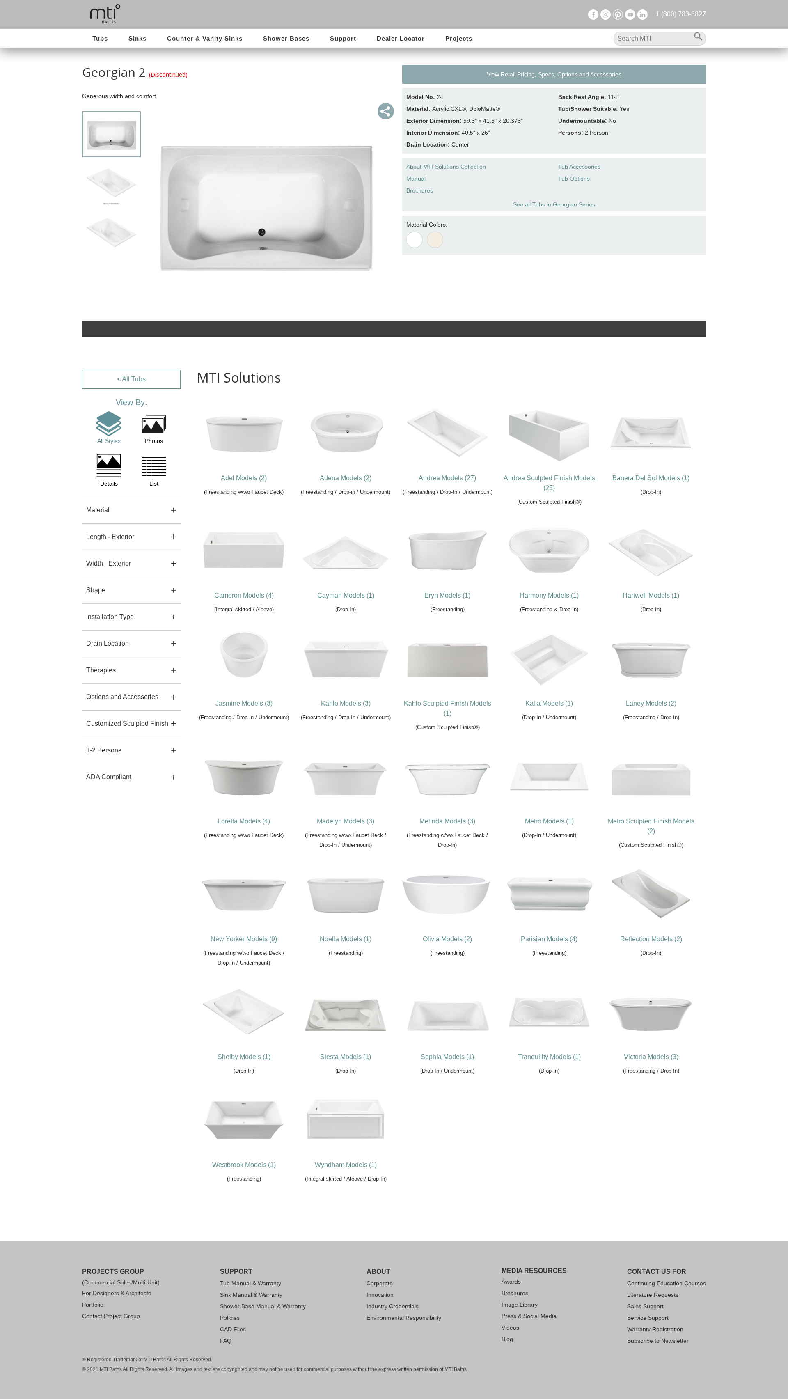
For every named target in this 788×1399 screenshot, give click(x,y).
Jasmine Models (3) (244, 703)
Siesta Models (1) (345, 1056)
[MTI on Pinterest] (618, 14)
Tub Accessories (579, 166)
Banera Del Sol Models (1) (651, 478)
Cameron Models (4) (244, 595)
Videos (510, 1327)
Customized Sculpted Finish (127, 723)
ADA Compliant (108, 776)
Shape (95, 590)
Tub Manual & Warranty (250, 1283)
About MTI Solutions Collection (446, 166)
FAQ (225, 1340)
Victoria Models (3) (651, 1056)
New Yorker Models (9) (244, 939)
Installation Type (110, 616)
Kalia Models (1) (549, 703)
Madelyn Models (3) (345, 821)
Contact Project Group (111, 1316)
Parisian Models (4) (549, 939)
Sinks (137, 38)
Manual (416, 178)
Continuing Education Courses (666, 1283)
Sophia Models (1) (447, 1056)
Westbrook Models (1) (244, 1164)
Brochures (419, 190)
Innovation (380, 1294)
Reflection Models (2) (651, 939)
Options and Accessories (122, 696)
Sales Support (645, 1306)
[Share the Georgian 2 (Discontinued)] (386, 111)
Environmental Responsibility (404, 1317)
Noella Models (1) (345, 939)
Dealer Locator (401, 38)
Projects (458, 38)
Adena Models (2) (345, 478)
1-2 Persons (103, 750)
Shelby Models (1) (244, 1056)
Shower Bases (286, 38)
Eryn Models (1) (447, 595)
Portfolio (92, 1304)
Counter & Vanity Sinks (205, 38)
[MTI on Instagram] (605, 14)
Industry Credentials (393, 1306)
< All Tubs (131, 379)
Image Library (520, 1304)
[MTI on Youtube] (630, 14)
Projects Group (113, 1271)
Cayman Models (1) (345, 595)
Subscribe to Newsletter (658, 1340)
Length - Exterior (110, 536)
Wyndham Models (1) (346, 1164)
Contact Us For (656, 1271)
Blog (507, 1339)
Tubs (100, 38)
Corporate (380, 1283)
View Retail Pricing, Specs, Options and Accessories (554, 74)
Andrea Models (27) (447, 478)
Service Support (648, 1317)
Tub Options (574, 178)
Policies (230, 1317)
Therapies (101, 670)
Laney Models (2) (651, 703)
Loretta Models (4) (244, 821)
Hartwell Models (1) (651, 595)
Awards (511, 1281)
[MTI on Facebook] (593, 14)
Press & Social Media (529, 1316)
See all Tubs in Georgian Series (554, 204)
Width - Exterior (108, 563)
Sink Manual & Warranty (251, 1294)
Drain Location (107, 643)
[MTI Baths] (105, 14)
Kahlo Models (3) (346, 703)
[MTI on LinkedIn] (642, 14)
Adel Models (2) (244, 478)
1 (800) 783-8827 (681, 14)
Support (343, 38)
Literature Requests (652, 1294)
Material (98, 510)
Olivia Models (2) (447, 939)
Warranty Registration (655, 1329)
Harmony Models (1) (549, 595)
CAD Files (233, 1329)
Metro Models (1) (549, 821)
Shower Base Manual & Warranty (263, 1306)
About (378, 1271)
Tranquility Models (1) (549, 1056)
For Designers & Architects (116, 1293)
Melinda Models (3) (447, 821)
